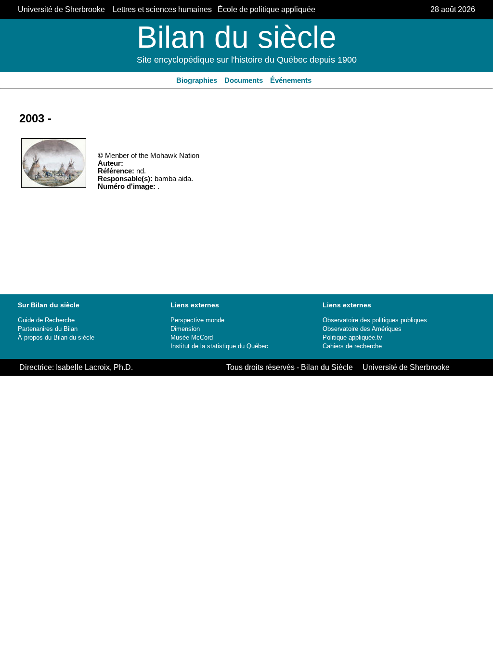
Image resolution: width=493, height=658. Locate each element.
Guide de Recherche (46, 320)
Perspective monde (197, 320)
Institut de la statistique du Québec (219, 346)
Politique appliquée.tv (352, 337)
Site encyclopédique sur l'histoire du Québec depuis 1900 (247, 60)
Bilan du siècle (237, 37)
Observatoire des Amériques (362, 328)
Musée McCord (191, 337)
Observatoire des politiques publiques (375, 320)
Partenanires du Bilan (48, 328)
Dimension (185, 328)
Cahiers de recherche (352, 346)
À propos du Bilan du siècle (56, 337)
